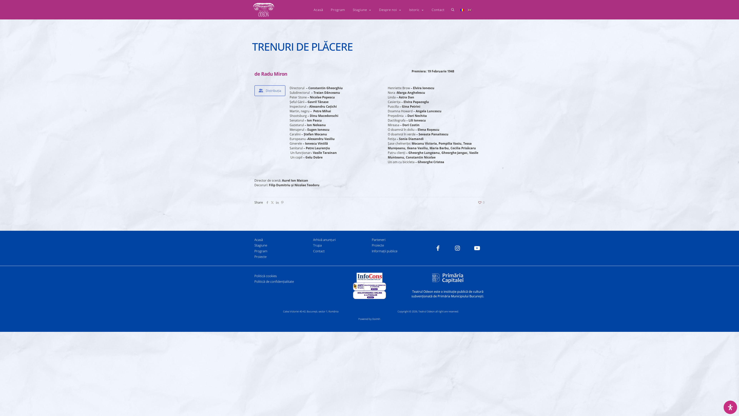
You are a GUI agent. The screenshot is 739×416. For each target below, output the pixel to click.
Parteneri (378, 239)
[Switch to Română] (462, 9)
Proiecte (260, 256)
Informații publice (384, 251)
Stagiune (260, 245)
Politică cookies (265, 276)
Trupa (317, 245)
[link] (369, 278)
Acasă (258, 239)
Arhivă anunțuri (324, 239)
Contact (319, 251)
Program (260, 251)
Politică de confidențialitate (274, 281)
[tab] (269, 90)
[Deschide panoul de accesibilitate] (730, 407)
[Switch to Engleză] (469, 9)
